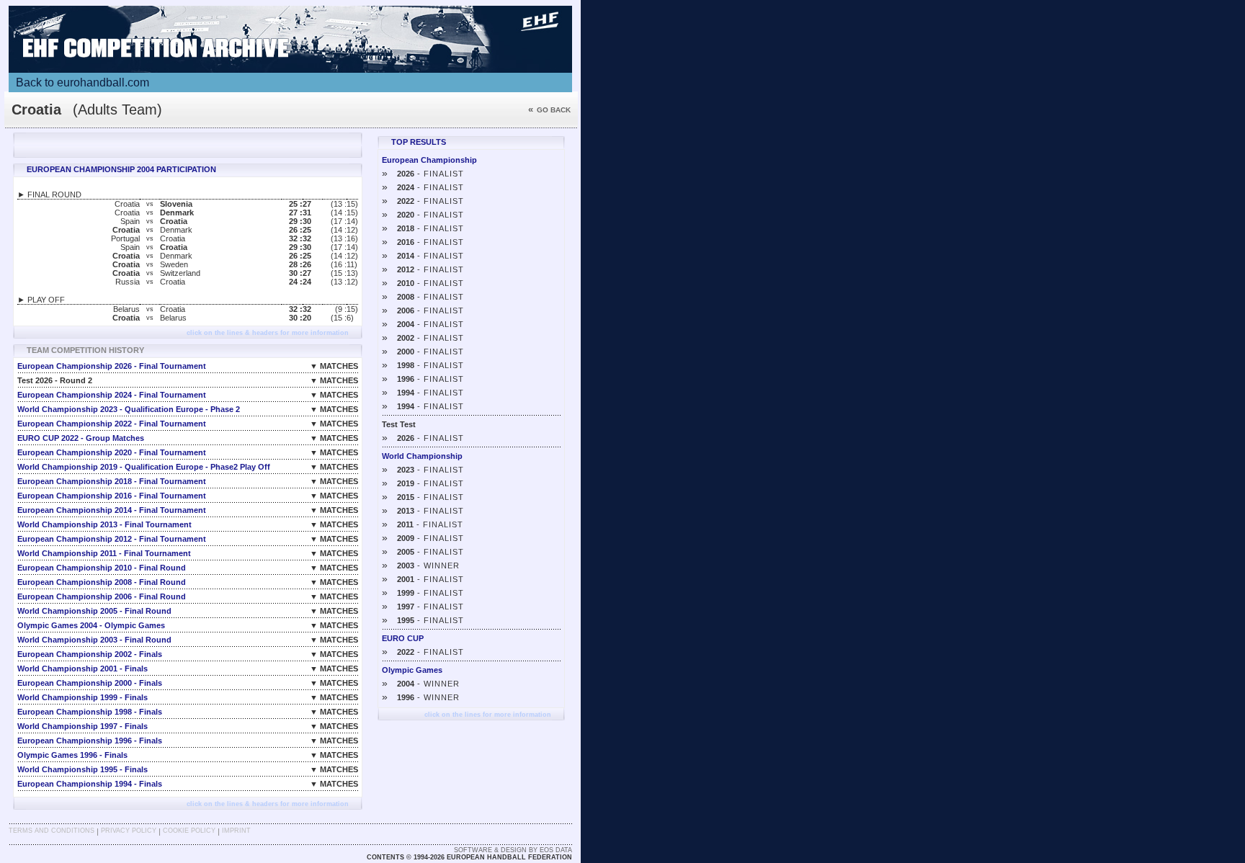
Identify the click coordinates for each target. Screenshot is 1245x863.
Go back (549, 110)
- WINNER (421, 565)
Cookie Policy (189, 830)
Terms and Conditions (51, 830)
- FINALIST (423, 173)
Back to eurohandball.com (82, 82)
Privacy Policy (128, 830)
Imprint (236, 830)
